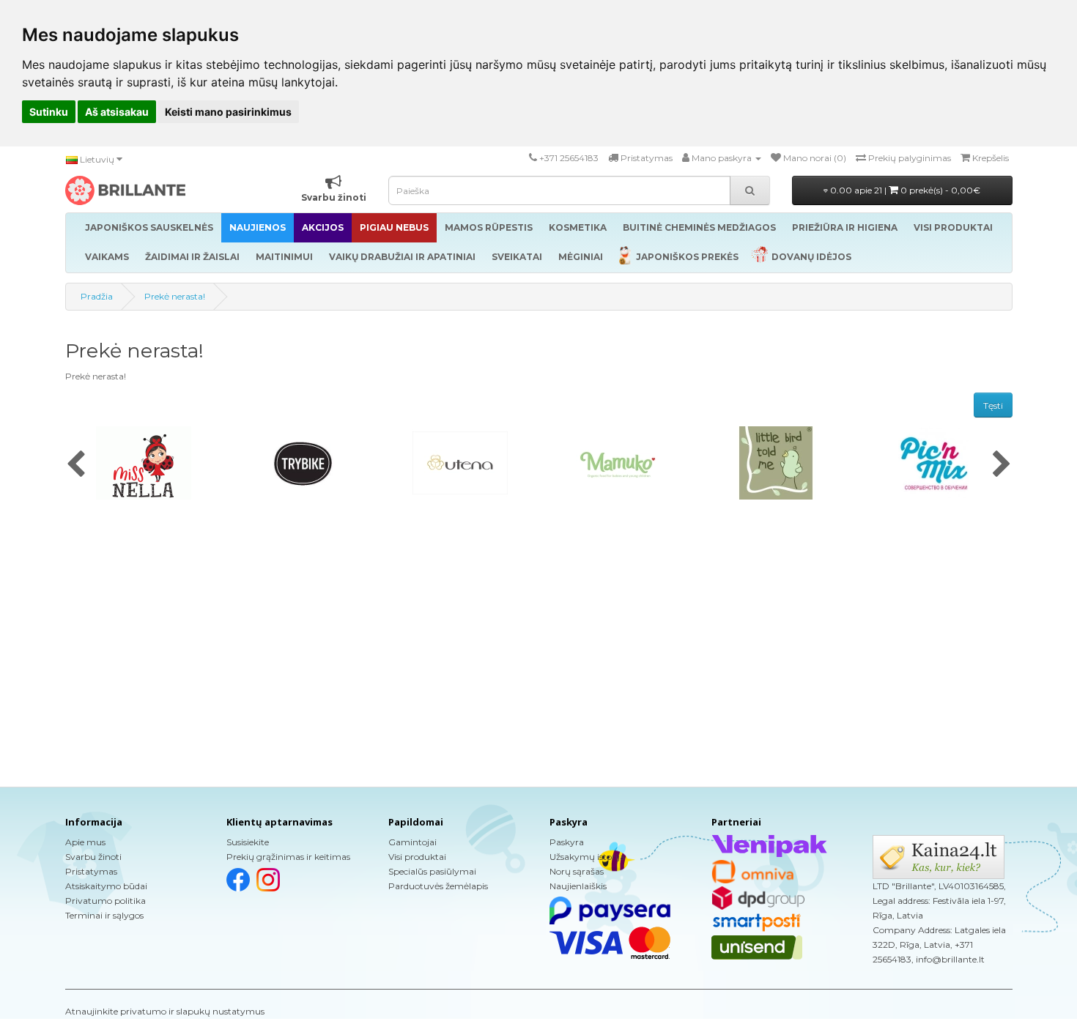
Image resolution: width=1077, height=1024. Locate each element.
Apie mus (85, 841)
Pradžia (97, 296)
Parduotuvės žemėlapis (438, 885)
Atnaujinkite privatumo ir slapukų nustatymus (164, 1011)
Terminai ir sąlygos (104, 915)
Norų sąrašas (576, 871)
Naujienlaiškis (578, 885)
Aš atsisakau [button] (117, 111)
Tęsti (993, 405)
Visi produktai (417, 856)
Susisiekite (247, 841)
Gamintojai (412, 841)
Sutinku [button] (48, 111)
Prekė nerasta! (174, 296)
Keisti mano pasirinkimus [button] (228, 111)
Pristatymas (91, 871)
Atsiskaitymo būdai (106, 885)
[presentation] (75, 465)
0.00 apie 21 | (904, 190)
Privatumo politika (105, 900)
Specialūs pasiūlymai (432, 871)
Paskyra (566, 841)
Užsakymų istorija (587, 856)
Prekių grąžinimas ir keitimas (288, 856)
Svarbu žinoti (93, 856)
